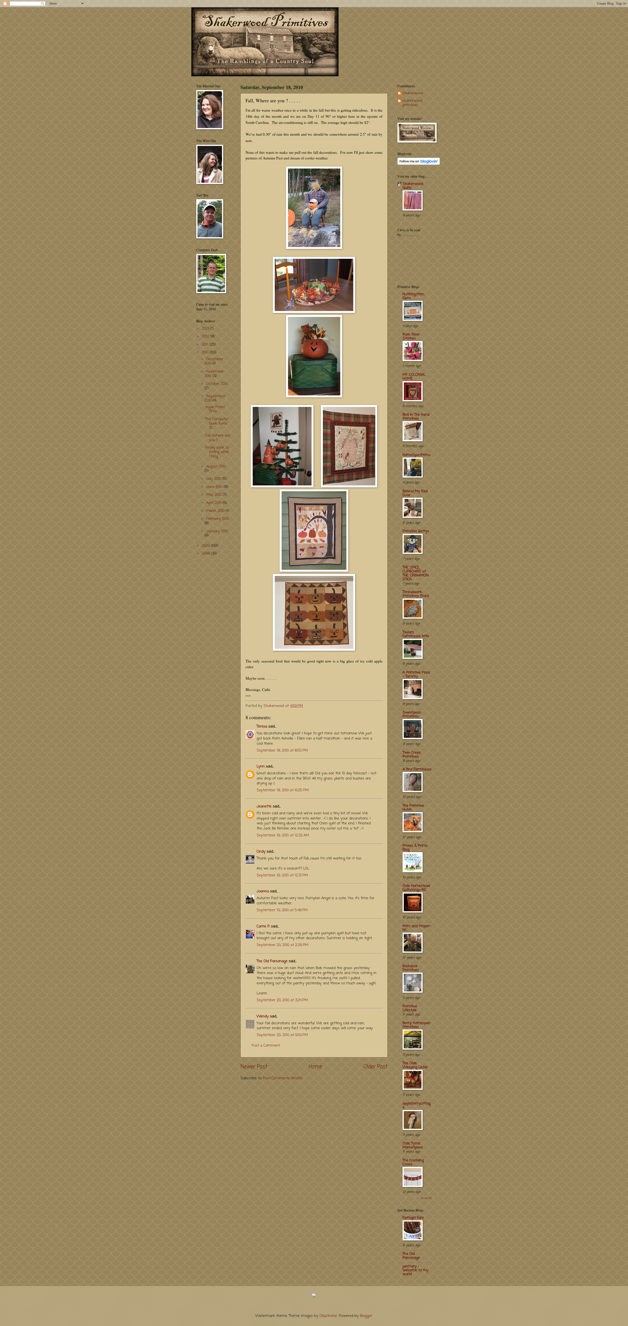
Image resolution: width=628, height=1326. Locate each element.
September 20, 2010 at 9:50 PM (282, 1035)
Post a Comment (266, 1045)
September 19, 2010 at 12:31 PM (282, 875)
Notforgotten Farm (413, 296)
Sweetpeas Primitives (412, 714)
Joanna (263, 891)
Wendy (263, 1016)
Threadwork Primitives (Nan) (416, 594)
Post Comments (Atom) (282, 1078)
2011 (205, 344)
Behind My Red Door (415, 493)
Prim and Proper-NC (417, 928)
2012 (206, 336)
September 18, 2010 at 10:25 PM (283, 790)
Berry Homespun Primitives (416, 1025)
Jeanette (264, 806)
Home (315, 1067)
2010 (206, 352)
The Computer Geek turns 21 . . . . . (216, 423)
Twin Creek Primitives (412, 754)
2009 (206, 545)
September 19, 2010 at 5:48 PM (282, 910)
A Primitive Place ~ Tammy (416, 674)
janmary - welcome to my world (415, 1270)
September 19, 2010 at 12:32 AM (283, 835)
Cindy (261, 851)
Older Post (375, 1067)
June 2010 (215, 487)
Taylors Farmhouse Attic (416, 634)
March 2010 (216, 511)
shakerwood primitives (412, 103)
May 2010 (214, 494)
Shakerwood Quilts (413, 186)
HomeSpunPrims (416, 455)
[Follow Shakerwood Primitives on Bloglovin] (418, 164)
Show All (426, 1198)
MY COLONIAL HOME (414, 376)
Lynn (261, 766)
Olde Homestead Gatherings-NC (416, 888)
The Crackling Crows (413, 1162)
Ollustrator (328, 1316)
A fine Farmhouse (417, 769)
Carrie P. (263, 926)
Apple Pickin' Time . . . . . (215, 409)
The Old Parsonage (272, 961)
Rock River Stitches (411, 336)
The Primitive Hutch (413, 807)
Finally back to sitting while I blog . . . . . (217, 452)
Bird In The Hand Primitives (416, 416)
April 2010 (214, 503)
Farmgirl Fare (413, 1218)
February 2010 (217, 518)
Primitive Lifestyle (410, 1008)
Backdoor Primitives (411, 968)
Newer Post (253, 1067)
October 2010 (217, 384)
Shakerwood (412, 93)
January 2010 (217, 531)
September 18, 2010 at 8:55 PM (282, 750)
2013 (206, 328)
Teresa (262, 726)
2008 (206, 553)
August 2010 (216, 466)
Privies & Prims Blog (415, 847)
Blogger (366, 1316)
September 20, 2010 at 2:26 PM (282, 945)
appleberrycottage (417, 1105)
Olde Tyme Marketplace (413, 1145)
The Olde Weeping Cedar (415, 1065)
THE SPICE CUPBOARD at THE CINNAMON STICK (416, 573)
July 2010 (214, 478)
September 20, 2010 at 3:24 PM (282, 1000)
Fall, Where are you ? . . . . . (217, 438)
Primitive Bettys (416, 531)
